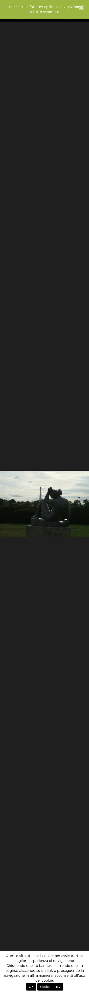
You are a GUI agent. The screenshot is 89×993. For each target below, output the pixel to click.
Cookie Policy (50, 986)
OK (31, 986)
